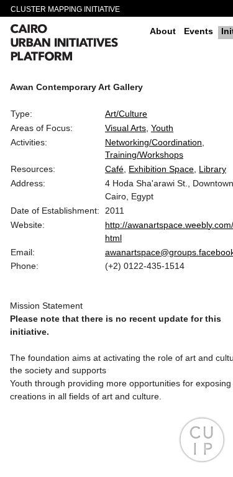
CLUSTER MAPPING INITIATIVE (65, 9)
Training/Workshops (144, 155)
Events (198, 31)
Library (212, 169)
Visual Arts (125, 128)
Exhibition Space (161, 169)
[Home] (75, 44)
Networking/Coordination (153, 142)
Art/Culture (126, 114)
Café (114, 169)
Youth (162, 128)
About (163, 31)
